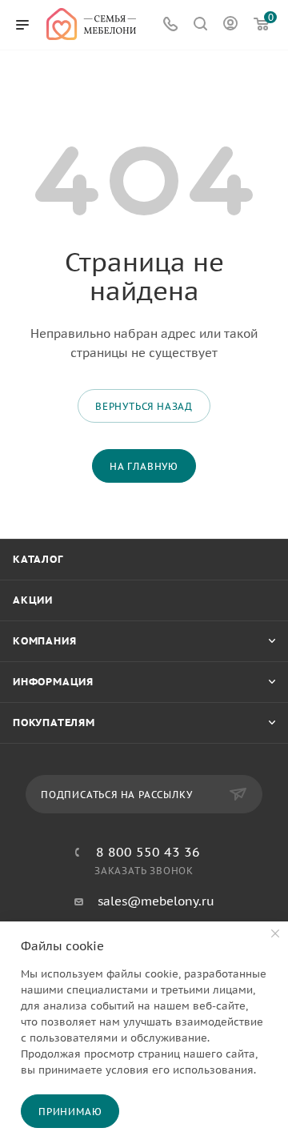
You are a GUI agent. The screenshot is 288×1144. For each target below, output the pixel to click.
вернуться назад (144, 406)
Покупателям (54, 722)
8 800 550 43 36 (148, 851)
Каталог (38, 559)
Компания (44, 641)
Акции (33, 600)
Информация (53, 681)
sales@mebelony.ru (156, 901)
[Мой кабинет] (230, 25)
